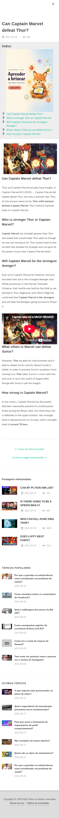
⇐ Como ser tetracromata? (29, 449)
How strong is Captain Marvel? (23, 134)
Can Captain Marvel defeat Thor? (24, 114)
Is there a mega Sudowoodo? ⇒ (29, 457)
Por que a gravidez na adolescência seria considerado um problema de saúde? (33, 578)
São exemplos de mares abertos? (32, 740)
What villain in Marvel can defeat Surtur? (29, 130)
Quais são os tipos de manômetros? (33, 753)
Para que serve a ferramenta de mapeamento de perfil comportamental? (31, 725)
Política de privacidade (38, 803)
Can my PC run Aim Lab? (36, 487)
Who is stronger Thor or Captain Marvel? (29, 118)
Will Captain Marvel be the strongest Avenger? (26, 124)
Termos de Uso (17, 803)
